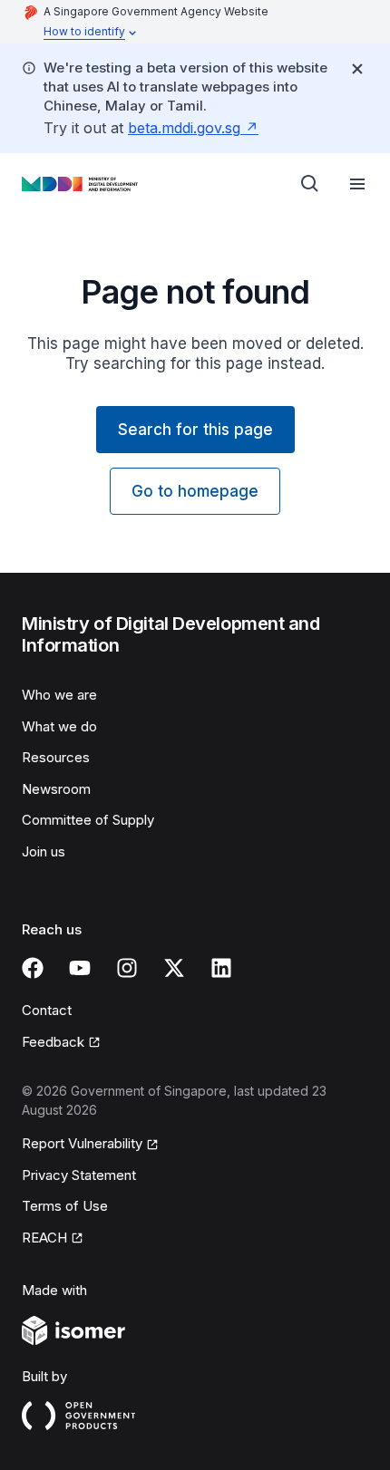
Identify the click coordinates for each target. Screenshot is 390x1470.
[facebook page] (33, 968)
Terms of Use (65, 1205)
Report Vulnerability (82, 1143)
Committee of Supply (88, 819)
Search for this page (195, 430)
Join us (43, 851)
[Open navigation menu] (357, 184)
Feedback (53, 1041)
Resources (56, 757)
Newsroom (56, 789)
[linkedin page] (221, 968)
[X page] (174, 968)
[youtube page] (80, 968)
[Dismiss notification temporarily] (357, 69)
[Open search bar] (310, 184)
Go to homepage (195, 491)
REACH (44, 1237)
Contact (47, 1010)
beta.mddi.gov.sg (184, 128)
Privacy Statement (79, 1175)
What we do (59, 726)
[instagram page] (127, 968)
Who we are (59, 694)
